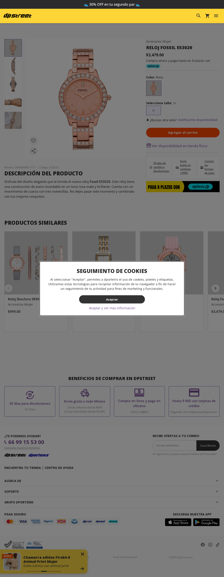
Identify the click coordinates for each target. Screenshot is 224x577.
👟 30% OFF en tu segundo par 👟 (112, 4)
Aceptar (112, 299)
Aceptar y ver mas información (112, 308)
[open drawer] (216, 15)
